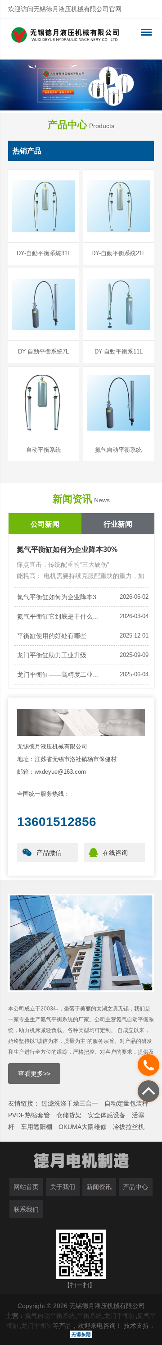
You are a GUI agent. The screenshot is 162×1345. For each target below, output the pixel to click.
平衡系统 (89, 1315)
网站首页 (26, 1186)
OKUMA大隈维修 (82, 1126)
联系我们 (26, 1209)
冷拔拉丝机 (128, 1126)
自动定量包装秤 (126, 1103)
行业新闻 (118, 524)
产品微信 (49, 852)
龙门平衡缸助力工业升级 (51, 655)
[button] (75, 109)
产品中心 (135, 1186)
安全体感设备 (107, 1115)
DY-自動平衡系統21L (118, 253)
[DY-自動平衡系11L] (118, 304)
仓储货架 (68, 1115)
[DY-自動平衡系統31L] (43, 206)
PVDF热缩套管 (29, 1115)
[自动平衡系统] (43, 403)
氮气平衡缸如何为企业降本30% (67, 549)
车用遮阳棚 (36, 1126)
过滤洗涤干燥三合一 (69, 1103)
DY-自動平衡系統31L (44, 253)
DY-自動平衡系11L (118, 351)
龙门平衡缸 (119, 1315)
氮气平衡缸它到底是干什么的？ (60, 616)
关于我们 (62, 1186)
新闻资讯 (99, 1186)
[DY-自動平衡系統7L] (43, 304)
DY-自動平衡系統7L (43, 351)
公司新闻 (45, 524)
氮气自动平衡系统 (118, 449)
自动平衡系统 (43, 449)
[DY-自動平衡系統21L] (118, 206)
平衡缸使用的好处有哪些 (51, 635)
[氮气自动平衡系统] (118, 403)
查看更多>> (34, 1073)
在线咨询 (115, 852)
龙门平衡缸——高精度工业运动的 (60, 674)
